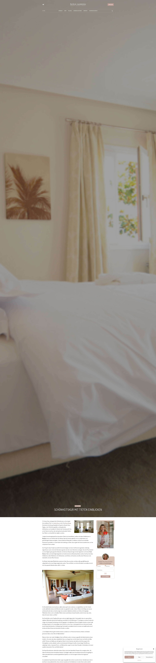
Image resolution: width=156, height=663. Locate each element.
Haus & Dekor (78, 506)
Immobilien (60, 10)
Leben (65, 10)
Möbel (63, 650)
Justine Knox (56, 523)
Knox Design (68, 523)
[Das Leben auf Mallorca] (78, 4)
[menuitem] (43, 10)
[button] (153, 649)
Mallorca (70, 10)
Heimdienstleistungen (77, 10)
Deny (139, 657)
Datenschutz (139, 660)
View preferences (149, 657)
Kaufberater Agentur (93, 10)
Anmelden (111, 4)
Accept (129, 657)
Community (85, 10)
